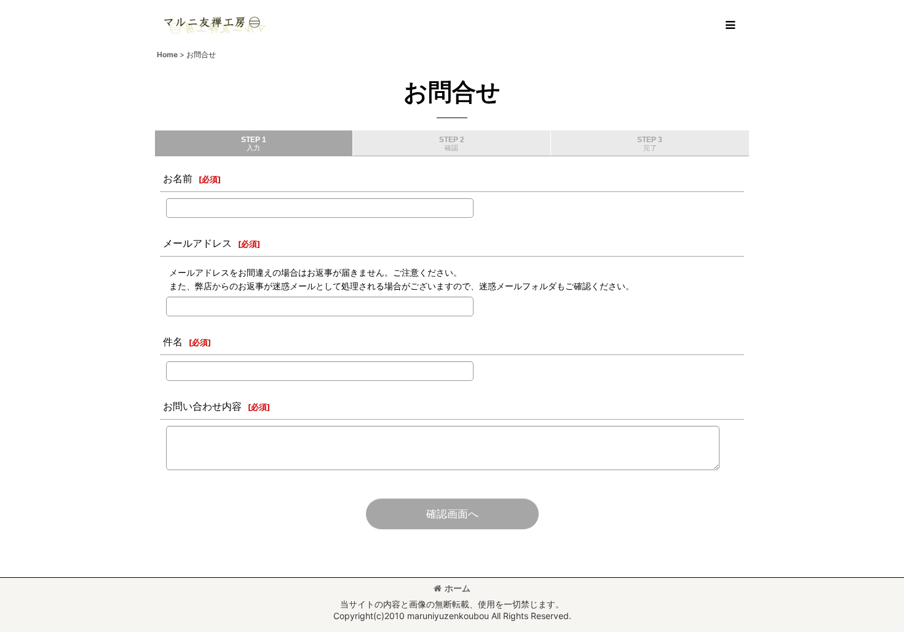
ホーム (457, 588)
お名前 (177, 178)
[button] (730, 25)
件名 (173, 341)
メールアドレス (197, 243)
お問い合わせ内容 (202, 406)
